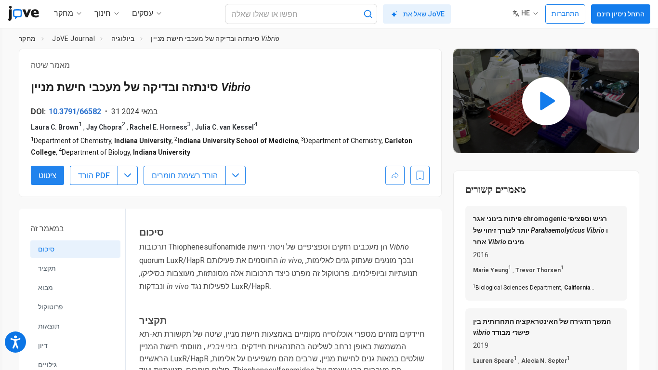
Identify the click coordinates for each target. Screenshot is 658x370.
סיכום (46, 249)
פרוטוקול (50, 307)
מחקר (27, 38)
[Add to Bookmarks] (420, 175)
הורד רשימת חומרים (185, 175)
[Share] (395, 175)
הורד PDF (94, 175)
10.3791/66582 (75, 111)
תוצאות (49, 326)
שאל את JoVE (424, 14)
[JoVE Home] (23, 13)
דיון (43, 345)
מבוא (45, 287)
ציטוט (47, 175)
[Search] (368, 14)
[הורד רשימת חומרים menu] (235, 175)
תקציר (47, 268)
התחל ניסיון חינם (621, 14)
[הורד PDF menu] (128, 175)
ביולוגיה (123, 38)
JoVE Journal (73, 38)
